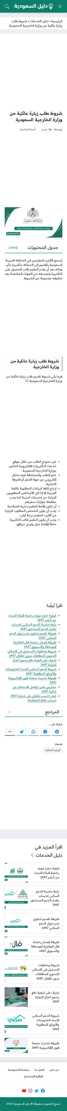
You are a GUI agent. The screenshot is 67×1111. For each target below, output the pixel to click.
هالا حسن (46, 129)
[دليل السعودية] (33, 6)
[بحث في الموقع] (6, 6)
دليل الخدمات (39, 21)
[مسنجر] (45, 732)
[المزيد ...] (10, 732)
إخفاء (13, 247)
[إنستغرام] (30, 1091)
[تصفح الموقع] (60, 6)
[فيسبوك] (57, 732)
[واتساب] (33, 732)
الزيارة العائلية (52, 750)
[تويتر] (21, 732)
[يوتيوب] (24, 1091)
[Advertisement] (33, 72)
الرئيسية (56, 21)
